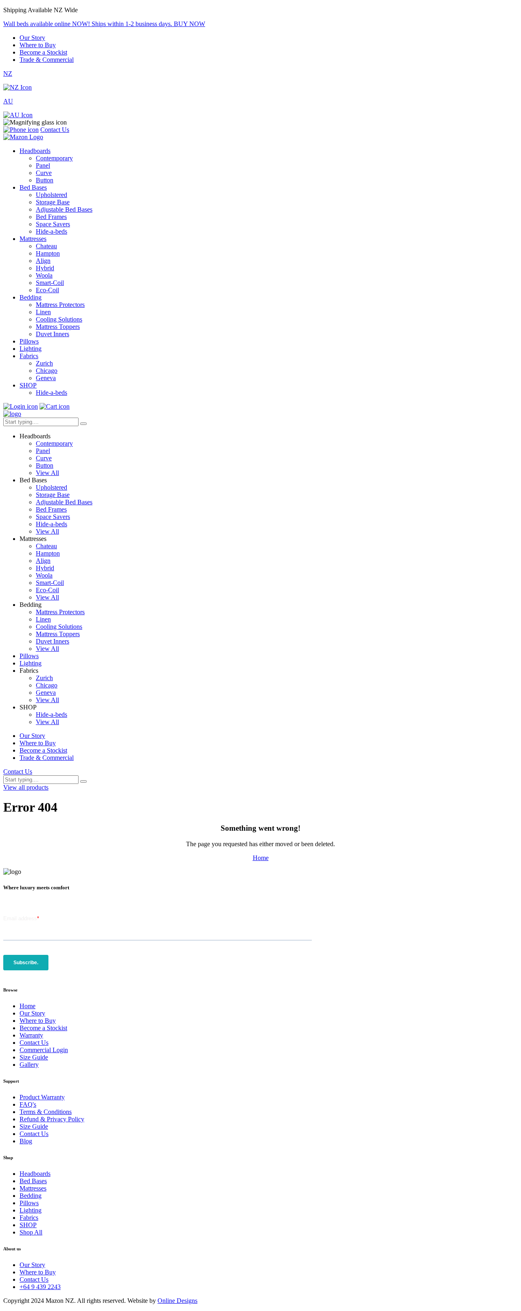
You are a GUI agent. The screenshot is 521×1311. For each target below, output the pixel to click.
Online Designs (177, 1300)
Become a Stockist (43, 52)
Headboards (35, 150)
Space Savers (53, 224)
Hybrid (45, 268)
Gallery (29, 1064)
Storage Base (53, 202)
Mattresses (33, 238)
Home (261, 857)
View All (47, 472)
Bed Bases (33, 187)
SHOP (28, 385)
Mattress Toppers (58, 326)
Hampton (48, 253)
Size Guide (34, 1057)
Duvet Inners (52, 333)
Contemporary (54, 158)
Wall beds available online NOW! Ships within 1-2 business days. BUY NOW (104, 23)
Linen (43, 312)
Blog (26, 1141)
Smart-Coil (50, 282)
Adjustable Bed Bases (64, 209)
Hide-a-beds (51, 231)
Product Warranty (42, 1097)
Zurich (44, 363)
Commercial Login (44, 1049)
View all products (25, 787)
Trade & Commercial (47, 59)
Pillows (29, 341)
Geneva (46, 377)
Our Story (32, 37)
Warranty (31, 1035)
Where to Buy (38, 45)
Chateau (46, 246)
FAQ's (28, 1104)
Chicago (46, 370)
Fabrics (29, 355)
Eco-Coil (47, 290)
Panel (43, 165)
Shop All (31, 1232)
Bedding (31, 297)
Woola (44, 275)
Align (43, 260)
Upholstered (51, 194)
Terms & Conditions (46, 1111)
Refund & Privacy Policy (52, 1119)
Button (44, 180)
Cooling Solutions (59, 319)
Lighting (31, 348)
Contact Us (54, 129)
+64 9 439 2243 (40, 1286)
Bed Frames (51, 216)
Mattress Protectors (60, 304)
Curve (44, 172)
